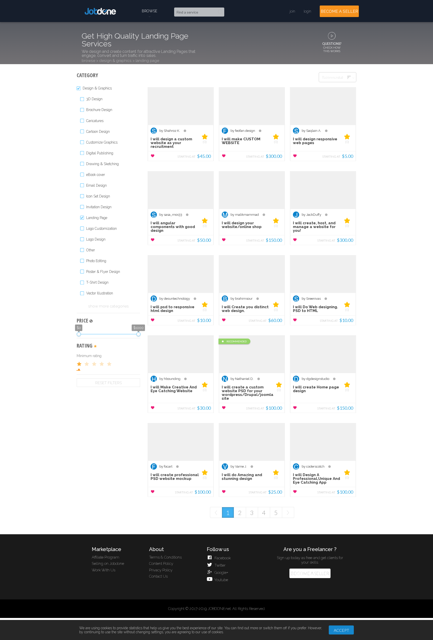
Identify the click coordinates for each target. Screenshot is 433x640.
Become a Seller (310, 573)
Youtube (220, 580)
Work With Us (103, 570)
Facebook (222, 558)
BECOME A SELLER (339, 11)
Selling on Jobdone (108, 563)
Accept (341, 630)
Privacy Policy (160, 570)
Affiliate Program (105, 557)
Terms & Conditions (165, 557)
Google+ (220, 572)
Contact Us (158, 576)
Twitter (219, 565)
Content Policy (161, 563)
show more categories (108, 306)
